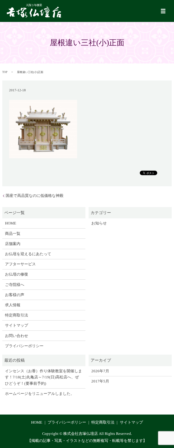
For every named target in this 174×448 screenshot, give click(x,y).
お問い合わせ (16, 336)
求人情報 (12, 305)
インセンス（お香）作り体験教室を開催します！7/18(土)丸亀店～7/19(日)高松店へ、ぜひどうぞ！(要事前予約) (43, 377)
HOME (10, 223)
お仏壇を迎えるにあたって (28, 254)
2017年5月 (100, 381)
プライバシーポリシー (24, 346)
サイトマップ (16, 325)
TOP (4, 72)
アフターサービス (20, 264)
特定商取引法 (16, 315)
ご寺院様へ (14, 285)
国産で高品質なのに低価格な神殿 (34, 195)
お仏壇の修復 (16, 274)
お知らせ (99, 223)
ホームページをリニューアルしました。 (39, 393)
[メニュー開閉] (163, 11)
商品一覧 (12, 233)
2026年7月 (100, 371)
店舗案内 (12, 244)
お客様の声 (14, 295)
